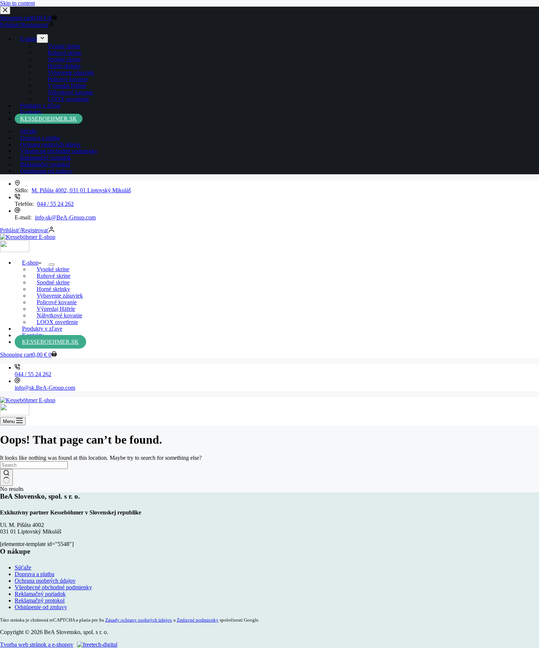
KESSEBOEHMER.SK (50, 342)
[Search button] (6, 477)
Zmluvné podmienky (198, 620)
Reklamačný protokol (40, 600)
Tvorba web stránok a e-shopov (36, 644)
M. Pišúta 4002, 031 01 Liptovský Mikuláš (81, 190)
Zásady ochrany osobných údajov (138, 620)
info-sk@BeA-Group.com (65, 217)
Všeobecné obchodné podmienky (53, 587)
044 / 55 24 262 (55, 204)
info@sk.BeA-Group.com (45, 388)
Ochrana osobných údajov (45, 581)
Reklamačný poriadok (40, 594)
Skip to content (17, 3)
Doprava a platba (34, 574)
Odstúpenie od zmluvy (41, 607)
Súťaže (23, 567)
